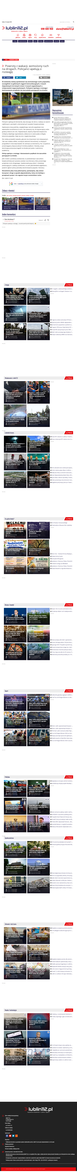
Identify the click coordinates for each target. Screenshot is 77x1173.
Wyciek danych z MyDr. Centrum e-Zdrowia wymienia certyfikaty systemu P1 (38, 1022)
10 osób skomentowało (12, 320)
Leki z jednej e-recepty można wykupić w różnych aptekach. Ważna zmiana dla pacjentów (37, 971)
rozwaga (32, 195)
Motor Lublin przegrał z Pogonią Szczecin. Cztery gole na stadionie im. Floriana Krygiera (15, 738)
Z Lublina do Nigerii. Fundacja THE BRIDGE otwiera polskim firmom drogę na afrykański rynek (15, 462)
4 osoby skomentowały (35, 485)
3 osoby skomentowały (12, 640)
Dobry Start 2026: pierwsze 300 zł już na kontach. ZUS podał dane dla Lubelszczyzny (38, 885)
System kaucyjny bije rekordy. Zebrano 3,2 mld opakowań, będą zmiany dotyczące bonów (14, 807)
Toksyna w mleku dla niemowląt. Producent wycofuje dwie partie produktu (14, 954)
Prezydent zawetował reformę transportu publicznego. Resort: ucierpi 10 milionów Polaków (14, 789)
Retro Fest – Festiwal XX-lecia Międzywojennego (64, 554)
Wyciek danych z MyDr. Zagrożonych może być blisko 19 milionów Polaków (37, 1040)
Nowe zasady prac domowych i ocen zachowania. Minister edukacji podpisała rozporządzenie (38, 789)
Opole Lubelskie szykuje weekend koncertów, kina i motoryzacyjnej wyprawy (14, 531)
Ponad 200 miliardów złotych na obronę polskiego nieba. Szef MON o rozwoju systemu (38, 807)
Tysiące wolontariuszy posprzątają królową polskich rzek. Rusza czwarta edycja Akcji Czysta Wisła (15, 297)
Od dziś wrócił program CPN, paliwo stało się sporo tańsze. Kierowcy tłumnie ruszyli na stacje (38, 332)
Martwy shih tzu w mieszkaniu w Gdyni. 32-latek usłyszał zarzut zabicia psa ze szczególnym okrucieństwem (14, 395)
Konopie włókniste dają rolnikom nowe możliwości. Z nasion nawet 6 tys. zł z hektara (38, 617)
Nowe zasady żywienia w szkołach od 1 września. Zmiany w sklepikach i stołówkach (38, 936)
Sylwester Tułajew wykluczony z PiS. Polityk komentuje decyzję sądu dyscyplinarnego (37, 824)
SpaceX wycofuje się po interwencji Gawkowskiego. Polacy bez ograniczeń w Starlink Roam (15, 1040)
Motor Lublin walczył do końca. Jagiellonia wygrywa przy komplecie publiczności (37, 738)
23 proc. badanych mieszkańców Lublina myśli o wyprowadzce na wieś (14, 868)
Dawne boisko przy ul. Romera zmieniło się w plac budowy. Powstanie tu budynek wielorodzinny (37, 444)
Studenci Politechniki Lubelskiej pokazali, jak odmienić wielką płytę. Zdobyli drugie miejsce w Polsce (14, 1022)
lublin (24, 37)
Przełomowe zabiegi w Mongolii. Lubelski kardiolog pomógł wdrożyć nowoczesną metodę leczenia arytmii (15, 971)
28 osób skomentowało (35, 830)
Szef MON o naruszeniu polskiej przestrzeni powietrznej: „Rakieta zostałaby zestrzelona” (62, 133)
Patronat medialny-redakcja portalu (12, 1148)
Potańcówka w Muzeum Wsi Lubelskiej (62, 525)
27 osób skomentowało (35, 302)
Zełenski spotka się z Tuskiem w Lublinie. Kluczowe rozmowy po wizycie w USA (62, 141)
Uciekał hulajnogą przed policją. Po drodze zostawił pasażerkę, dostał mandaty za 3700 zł (38, 419)
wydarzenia (42, 37)
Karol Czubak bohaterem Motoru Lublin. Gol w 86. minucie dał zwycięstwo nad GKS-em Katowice (14, 721)
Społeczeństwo (48, 41)
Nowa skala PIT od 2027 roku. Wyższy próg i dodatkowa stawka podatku (14, 824)
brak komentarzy (11, 401)
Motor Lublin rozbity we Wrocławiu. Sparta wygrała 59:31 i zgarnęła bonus (38, 721)
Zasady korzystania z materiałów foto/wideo (14, 1151)
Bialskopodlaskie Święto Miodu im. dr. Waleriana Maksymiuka (15, 549)
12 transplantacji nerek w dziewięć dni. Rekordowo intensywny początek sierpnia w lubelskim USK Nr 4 (38, 953)
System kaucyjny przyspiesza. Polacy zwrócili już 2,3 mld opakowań (37, 652)
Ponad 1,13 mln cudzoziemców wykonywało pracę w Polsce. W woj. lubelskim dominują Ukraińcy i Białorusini (15, 885)
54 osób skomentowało (12, 794)
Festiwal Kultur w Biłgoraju (36, 568)
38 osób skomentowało (12, 622)
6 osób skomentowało (12, 450)
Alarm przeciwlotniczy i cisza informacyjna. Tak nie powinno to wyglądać (62, 150)
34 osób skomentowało (35, 337)
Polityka (41, 41)
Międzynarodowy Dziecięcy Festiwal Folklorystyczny (15, 567)
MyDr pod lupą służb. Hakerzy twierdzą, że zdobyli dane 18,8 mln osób (38, 1058)
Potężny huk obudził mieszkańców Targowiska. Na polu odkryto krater (63, 129)
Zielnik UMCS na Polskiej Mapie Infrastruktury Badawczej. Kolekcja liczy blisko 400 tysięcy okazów (15, 1058)
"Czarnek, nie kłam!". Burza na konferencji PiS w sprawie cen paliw (63, 146)
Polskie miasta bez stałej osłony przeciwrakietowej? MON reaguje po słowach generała (37, 297)
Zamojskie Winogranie (57, 558)
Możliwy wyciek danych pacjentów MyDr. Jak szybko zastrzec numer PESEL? (15, 315)
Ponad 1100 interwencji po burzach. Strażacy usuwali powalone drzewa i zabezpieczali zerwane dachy (14, 332)
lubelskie (51, 37)
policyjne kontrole (17, 195)
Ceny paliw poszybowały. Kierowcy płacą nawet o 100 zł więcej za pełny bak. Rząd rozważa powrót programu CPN (63, 124)
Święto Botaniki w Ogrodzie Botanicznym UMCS (64, 568)
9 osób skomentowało (12, 891)
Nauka (62, 41)
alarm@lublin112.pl (65, 28)
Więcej (70, 285)
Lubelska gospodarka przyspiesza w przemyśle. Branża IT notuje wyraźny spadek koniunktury (15, 445)
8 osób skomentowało (12, 468)
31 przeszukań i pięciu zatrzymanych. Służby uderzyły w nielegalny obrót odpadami (38, 315)
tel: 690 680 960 (9, 1130)
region (30, 37)
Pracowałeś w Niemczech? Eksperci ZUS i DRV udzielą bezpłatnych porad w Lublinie (38, 868)
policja (10, 195)
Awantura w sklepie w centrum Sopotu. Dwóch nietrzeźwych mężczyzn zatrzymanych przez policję (37, 395)
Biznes (30, 41)
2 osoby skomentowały (12, 337)
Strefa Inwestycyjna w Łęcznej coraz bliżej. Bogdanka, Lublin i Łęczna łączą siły (37, 462)
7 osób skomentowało (35, 794)
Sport (35, 41)
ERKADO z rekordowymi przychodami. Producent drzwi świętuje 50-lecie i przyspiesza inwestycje (37, 479)
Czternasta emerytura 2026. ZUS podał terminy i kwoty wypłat (37, 851)
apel (7, 195)
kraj (35, 37)
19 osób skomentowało (35, 450)
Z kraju (15, 41)
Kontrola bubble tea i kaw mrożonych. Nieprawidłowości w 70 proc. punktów (38, 635)
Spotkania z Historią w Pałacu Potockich (62, 561)
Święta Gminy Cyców (57, 556)
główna (18, 37)
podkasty (58, 37)
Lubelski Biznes (23, 41)
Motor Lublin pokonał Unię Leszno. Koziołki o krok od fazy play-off (38, 704)
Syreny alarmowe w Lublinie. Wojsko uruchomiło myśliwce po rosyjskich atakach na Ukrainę (62, 119)
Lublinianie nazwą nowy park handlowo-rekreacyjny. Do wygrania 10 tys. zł (13, 480)
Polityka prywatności (9, 1144)
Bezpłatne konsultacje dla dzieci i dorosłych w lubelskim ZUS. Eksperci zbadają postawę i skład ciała (15, 935)
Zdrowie (56, 41)
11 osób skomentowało (35, 468)
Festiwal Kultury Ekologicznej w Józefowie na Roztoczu (37, 549)
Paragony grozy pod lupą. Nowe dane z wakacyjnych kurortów (14, 653)
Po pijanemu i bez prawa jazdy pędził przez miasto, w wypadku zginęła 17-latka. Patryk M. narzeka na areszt (63, 155)
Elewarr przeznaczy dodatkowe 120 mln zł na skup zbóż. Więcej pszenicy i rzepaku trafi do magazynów (15, 634)
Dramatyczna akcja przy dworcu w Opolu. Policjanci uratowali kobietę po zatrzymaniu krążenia (15, 419)
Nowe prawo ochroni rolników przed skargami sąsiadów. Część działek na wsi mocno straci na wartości (15, 850)
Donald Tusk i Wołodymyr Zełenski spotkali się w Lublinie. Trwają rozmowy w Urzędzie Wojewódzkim (63, 160)
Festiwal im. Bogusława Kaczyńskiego (35, 532)
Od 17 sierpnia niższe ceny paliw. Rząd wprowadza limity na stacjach (15, 618)
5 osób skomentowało (12, 302)
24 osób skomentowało (35, 812)
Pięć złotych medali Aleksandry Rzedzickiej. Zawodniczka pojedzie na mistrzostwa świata (15, 703)
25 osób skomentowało (35, 657)
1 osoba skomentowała (35, 320)
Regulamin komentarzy (9, 1146)
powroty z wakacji (25, 195)
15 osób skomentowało (12, 855)
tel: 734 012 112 (9, 1125)
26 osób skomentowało (35, 1045)
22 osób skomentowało (12, 830)
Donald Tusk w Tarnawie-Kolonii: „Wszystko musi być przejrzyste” (63, 137)
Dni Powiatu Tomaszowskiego (59, 522)
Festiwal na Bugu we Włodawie (60, 563)
